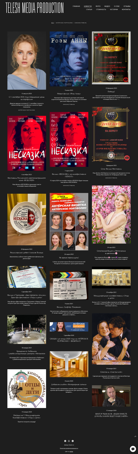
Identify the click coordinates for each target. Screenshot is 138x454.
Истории (114, 9)
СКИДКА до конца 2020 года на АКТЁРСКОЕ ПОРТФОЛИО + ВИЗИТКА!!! (69, 340)
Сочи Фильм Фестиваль (111, 169)
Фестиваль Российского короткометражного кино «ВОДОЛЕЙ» (27, 179)
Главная (76, 6)
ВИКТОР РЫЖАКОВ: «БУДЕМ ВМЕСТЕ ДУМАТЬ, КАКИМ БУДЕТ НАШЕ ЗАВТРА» (111, 415)
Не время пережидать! (69, 257)
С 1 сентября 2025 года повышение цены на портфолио (27, 98)
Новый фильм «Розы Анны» (69, 93)
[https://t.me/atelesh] (73, 441)
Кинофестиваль (81, 22)
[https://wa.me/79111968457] (69, 441)
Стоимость (101, 9)
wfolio (71, 451)
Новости (88, 6)
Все (52, 22)
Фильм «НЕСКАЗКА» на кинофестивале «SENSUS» (69, 175)
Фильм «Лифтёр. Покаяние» (69, 307)
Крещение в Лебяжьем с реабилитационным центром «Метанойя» (26, 352)
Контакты (126, 9)
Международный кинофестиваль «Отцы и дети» (111, 297)
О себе (117, 6)
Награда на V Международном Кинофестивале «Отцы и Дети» (27, 416)
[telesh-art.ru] (34, 7)
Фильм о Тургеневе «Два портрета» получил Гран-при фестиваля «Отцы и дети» (26, 296)
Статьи (89, 9)
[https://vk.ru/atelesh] (65, 441)
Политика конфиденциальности (69, 448)
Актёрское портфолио (64, 22)
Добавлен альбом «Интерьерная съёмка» (69, 384)
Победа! (111, 91)
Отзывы (127, 6)
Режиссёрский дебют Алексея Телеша (26, 252)
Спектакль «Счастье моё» (111, 372)
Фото (98, 6)
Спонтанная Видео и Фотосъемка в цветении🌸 (111, 252)
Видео (107, 6)
